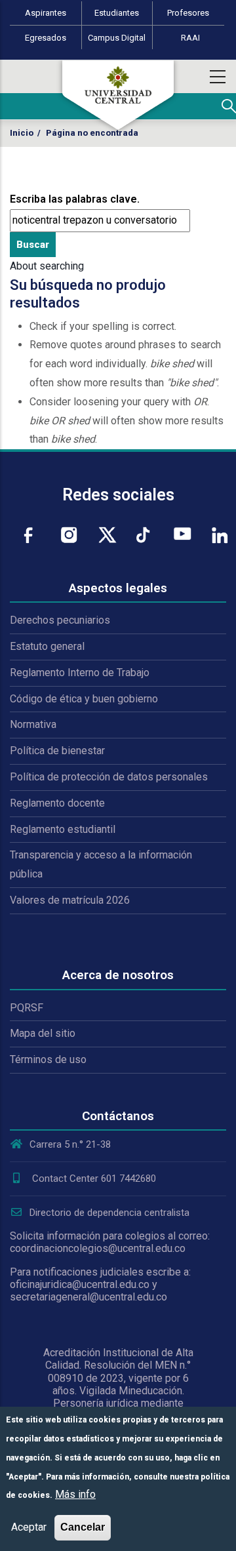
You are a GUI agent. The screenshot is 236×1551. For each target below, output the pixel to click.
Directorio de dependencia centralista (109, 1213)
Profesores (188, 13)
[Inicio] (118, 95)
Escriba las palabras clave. (75, 199)
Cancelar (82, 1527)
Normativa (33, 724)
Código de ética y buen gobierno (84, 699)
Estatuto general (47, 646)
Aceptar (29, 1527)
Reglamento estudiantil (62, 829)
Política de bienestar (57, 750)
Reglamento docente (57, 803)
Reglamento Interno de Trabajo (79, 672)
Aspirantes (45, 13)
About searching (47, 266)
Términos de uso (48, 1059)
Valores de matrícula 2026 (70, 900)
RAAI (190, 38)
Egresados (45, 38)
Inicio (21, 133)
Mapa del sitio (42, 1033)
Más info (75, 1494)
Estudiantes (116, 13)
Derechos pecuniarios (60, 620)
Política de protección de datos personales (109, 777)
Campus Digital (117, 38)
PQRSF (26, 1007)
